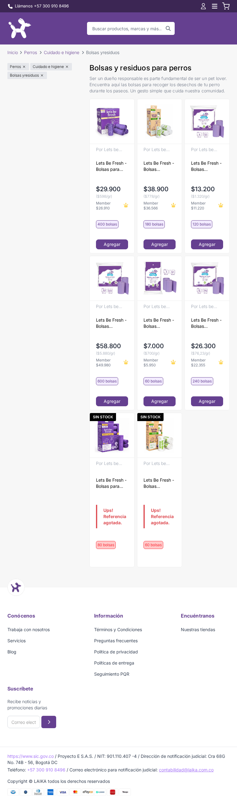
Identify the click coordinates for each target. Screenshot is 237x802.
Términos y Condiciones (118, 629)
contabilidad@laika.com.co (186, 769)
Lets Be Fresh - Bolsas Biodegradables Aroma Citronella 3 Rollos (159, 323)
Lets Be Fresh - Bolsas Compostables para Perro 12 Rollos (158, 166)
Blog (11, 651)
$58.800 (108, 346)
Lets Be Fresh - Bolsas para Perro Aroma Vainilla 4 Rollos (111, 483)
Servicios (16, 640)
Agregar (112, 244)
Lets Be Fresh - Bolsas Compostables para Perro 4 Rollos (158, 483)
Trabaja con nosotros (28, 629)
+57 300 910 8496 (46, 769)
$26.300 (203, 346)
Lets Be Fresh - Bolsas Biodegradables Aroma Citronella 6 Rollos (207, 166)
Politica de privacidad (116, 651)
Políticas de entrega (114, 662)
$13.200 (203, 189)
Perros (30, 52)
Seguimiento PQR (111, 674)
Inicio (12, 52)
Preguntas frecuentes (116, 640)
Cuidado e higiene (61, 52)
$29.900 (108, 189)
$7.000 (153, 346)
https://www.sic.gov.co (30, 756)
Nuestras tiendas (198, 629)
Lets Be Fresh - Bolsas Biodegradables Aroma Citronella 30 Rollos (112, 323)
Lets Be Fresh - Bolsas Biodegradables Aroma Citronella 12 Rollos (207, 323)
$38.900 (155, 189)
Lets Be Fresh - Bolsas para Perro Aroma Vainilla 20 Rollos (111, 166)
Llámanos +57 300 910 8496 (42, 5)
